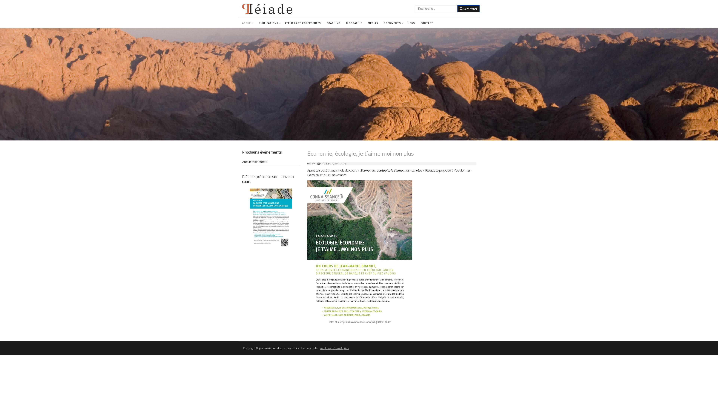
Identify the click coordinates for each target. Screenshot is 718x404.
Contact (427, 23)
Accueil (247, 23)
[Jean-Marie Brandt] (267, 9)
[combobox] (437, 8)
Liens (411, 23)
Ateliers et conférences (303, 23)
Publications (268, 23)
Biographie (354, 23)
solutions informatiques (334, 348)
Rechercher (470, 9)
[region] (359, 84)
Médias (373, 23)
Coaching (333, 23)
